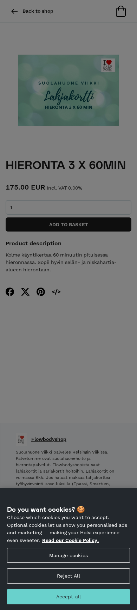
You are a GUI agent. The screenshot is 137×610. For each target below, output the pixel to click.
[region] (68, 549)
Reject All (68, 576)
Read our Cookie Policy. (70, 540)
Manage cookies (68, 555)
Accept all (68, 596)
